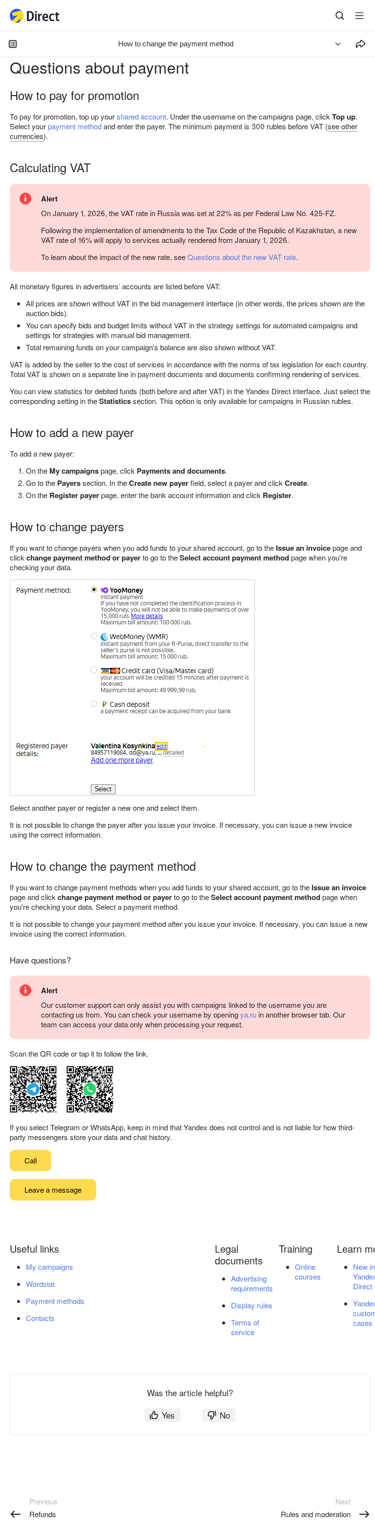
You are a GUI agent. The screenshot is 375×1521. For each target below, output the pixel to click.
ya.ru (248, 1014)
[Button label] (359, 15)
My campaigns (49, 1266)
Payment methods (55, 1301)
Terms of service (245, 1327)
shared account (141, 116)
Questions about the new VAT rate (242, 257)
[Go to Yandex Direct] (35, 15)
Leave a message (53, 1189)
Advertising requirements (252, 1283)
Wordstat (40, 1284)
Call (30, 1160)
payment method (75, 126)
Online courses (308, 1271)
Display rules (251, 1305)
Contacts (40, 1318)
